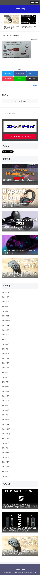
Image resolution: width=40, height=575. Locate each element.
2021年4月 (5, 344)
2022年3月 (5, 302)
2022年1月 (5, 311)
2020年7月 (5, 368)
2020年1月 (5, 386)
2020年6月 (5, 372)
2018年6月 (5, 457)
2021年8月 (5, 330)
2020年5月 (5, 377)
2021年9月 (5, 325)
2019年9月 (5, 391)
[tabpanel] (11, 22)
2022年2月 (5, 306)
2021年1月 (5, 358)
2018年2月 (5, 476)
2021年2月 (5, 354)
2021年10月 (6, 320)
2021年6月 (5, 335)
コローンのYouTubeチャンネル (20, 136)
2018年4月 (5, 467)
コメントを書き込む (20, 101)
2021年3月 (5, 349)
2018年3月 (5, 471)
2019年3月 (5, 415)
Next (39, 22)
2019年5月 (5, 405)
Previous (1, 22)
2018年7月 (5, 453)
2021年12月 (6, 316)
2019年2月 (5, 419)
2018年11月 (6, 434)
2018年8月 (5, 448)
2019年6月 (5, 401)
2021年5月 (5, 339)
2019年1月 (5, 424)
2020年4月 (5, 382)
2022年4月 (5, 297)
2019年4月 (5, 410)
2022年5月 (5, 292)
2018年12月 (6, 429)
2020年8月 (5, 363)
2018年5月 (5, 462)
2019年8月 (5, 396)
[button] (36, 113)
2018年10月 (6, 438)
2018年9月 (5, 443)
